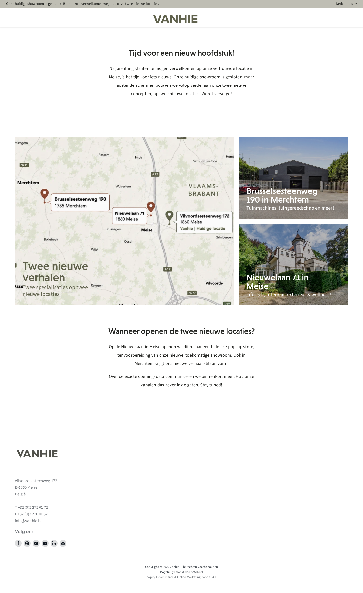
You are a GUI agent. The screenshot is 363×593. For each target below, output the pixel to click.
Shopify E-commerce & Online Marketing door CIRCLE (181, 577)
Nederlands (344, 3)
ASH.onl (197, 572)
